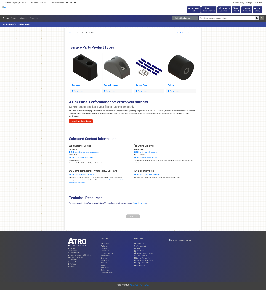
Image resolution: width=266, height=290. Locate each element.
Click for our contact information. (82, 157)
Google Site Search (57, 3)
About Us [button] (23, 18)
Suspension (105, 260)
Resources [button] (191, 33)
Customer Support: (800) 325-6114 (16, 3)
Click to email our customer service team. (85, 152)
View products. (79, 91)
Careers (138, 248)
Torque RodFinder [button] (194, 9)
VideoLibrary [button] (258, 9)
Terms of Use (145, 285)
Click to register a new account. (146, 157)
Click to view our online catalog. (147, 152)
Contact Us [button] (34, 18)
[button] (262, 18)
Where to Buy (239, 3)
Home (6, 18)
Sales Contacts (141, 256)
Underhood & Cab (107, 272)
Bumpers (76, 85)
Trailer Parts (105, 270)
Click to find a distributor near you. (82, 174)
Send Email (73, 260)
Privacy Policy (134, 285)
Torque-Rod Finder (142, 263)
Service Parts (105, 256)
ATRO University (140, 246)
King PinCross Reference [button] (209, 9)
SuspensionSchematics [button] (225, 9)
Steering (104, 258)
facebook (72, 262)
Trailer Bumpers (111, 85)
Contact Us (140, 244)
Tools (103, 265)
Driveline (104, 248)
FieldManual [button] (236, 9)
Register (259, 3)
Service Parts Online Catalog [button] (80, 121)
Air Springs (104, 246)
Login (250, 3)
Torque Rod (105, 268)
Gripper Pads (141, 85)
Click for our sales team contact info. (148, 174)
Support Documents (139, 203)
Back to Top (133, 216)
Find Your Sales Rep (39, 3)
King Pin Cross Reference (144, 253)
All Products (105, 244)
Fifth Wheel (105, 251)
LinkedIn (72, 266)
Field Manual (140, 251)
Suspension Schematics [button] (144, 260)
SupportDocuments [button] (247, 9)
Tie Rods (104, 263)
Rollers (171, 85)
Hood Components (107, 253)
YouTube (72, 264)
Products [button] (14, 18)
